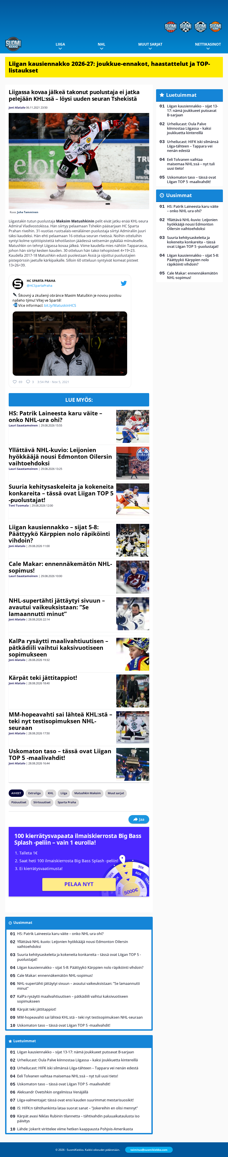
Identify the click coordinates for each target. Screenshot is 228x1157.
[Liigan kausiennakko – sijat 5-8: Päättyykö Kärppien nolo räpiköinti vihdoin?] (132, 540)
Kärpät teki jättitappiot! (43, 678)
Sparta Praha (67, 802)
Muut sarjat (150, 44)
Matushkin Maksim (87, 793)
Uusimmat (22, 922)
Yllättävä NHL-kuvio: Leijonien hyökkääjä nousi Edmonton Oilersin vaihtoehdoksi (60, 456)
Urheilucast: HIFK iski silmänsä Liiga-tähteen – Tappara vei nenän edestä (77, 1068)
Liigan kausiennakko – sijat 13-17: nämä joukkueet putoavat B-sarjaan (75, 1052)
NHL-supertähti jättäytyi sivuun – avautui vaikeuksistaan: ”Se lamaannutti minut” (57, 607)
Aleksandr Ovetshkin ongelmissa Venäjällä (52, 1092)
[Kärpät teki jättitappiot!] (132, 690)
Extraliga (34, 793)
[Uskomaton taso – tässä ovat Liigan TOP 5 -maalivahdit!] (132, 764)
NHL (101, 44)
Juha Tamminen (27, 212)
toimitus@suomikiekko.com (148, 1150)
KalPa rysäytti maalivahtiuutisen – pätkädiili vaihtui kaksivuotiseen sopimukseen (58, 647)
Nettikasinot (208, 44)
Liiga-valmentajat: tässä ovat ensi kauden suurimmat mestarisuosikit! (75, 1100)
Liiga (60, 44)
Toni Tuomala (19, 505)
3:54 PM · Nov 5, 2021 (53, 382)
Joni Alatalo (17, 107)
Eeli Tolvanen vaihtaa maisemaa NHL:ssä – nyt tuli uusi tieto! (67, 1076)
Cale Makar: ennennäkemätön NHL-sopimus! (60, 567)
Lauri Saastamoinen (23, 425)
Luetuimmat (24, 1040)
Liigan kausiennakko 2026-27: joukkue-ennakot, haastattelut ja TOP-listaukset (109, 67)
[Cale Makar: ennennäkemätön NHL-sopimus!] (132, 577)
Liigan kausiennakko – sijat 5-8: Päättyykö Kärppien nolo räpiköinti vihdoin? (59, 533)
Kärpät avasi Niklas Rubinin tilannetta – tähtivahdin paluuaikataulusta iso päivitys (78, 1118)
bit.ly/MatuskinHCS (60, 305)
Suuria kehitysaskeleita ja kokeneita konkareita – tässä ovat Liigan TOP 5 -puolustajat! (61, 493)
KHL (50, 793)
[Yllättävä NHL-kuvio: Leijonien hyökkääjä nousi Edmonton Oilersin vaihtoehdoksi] (132, 463)
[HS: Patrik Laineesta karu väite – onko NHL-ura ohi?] (132, 426)
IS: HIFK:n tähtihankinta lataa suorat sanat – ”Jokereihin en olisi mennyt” (77, 1108)
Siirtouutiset (42, 802)
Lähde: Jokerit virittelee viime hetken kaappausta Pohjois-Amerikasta (75, 1129)
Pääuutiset (18, 802)
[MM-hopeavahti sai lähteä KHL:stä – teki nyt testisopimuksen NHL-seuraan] (132, 727)
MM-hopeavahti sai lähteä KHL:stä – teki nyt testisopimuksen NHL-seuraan (60, 721)
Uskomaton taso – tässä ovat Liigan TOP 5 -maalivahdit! (60, 754)
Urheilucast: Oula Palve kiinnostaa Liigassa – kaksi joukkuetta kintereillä (77, 1060)
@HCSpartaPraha (39, 285)
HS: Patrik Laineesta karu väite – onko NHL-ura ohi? (55, 416)
